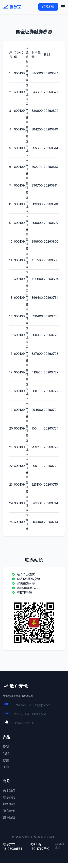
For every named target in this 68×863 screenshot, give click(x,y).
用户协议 (9, 817)
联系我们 (9, 797)
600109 (19, 73)
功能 (6, 753)
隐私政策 (9, 811)
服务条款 (9, 804)
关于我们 (9, 790)
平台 (6, 767)
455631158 (26, 723)
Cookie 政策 (59, 845)
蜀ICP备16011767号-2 (39, 846)
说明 (6, 746)
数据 (6, 760)
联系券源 (48, 7)
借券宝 (15, 7)
